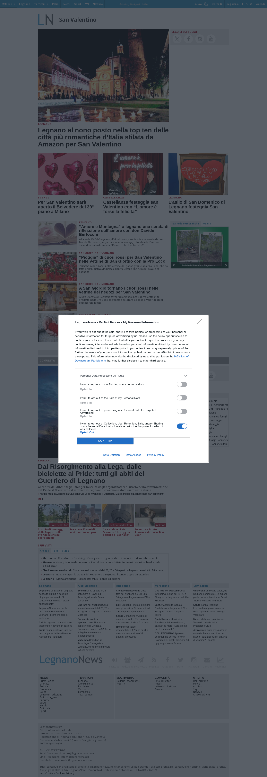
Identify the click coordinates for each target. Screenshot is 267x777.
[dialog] (133, 388)
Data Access (133, 454)
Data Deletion (111, 454)
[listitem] (133, 376)
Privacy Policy (155, 454)
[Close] (201, 322)
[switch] (182, 384)
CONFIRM (105, 440)
